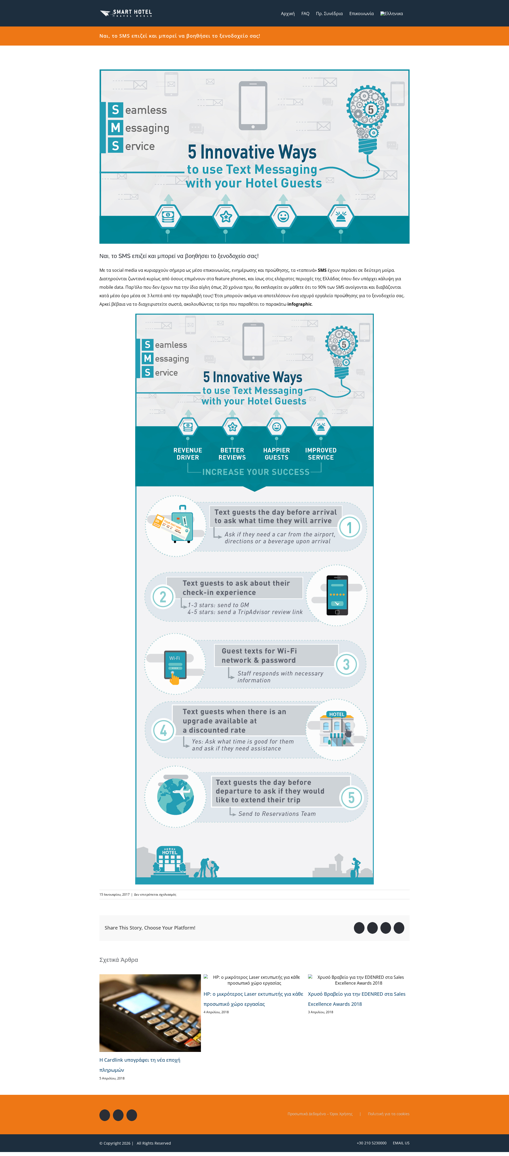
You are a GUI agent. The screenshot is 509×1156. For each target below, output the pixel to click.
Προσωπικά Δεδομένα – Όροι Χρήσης (320, 1113)
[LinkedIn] (131, 1115)
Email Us (400, 1142)
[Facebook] (104, 1115)
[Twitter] (118, 1115)
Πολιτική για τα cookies (389, 1113)
